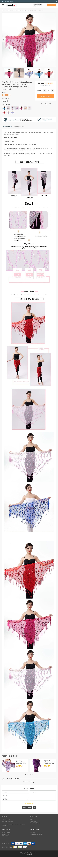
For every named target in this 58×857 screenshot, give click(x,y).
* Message (32, 792)
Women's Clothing (9, 10)
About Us (32, 819)
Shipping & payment (19, 126)
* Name (5, 792)
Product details (7, 126)
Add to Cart (46, 96)
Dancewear (16, 10)
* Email (5, 795)
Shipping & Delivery (6, 834)
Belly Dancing (22, 10)
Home (3, 10)
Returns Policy (5, 835)
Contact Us (32, 832)
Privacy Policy (33, 821)
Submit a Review (27, 807)
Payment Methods (6, 832)
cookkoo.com (29, 854)
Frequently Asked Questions (36, 834)
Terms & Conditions (34, 823)
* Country (4, 798)
